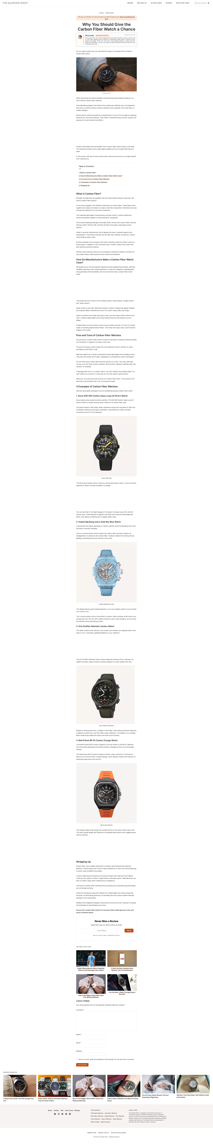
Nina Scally (89, 36)
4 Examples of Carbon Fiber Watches (93, 182)
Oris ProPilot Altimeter (106, 725)
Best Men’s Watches (97, 1116)
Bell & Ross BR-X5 (106, 825)
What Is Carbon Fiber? (88, 172)
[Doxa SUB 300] (106, 446)
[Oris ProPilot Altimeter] (105, 695)
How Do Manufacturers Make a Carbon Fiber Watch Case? (101, 176)
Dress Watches (95, 1119)
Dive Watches (120, 1116)
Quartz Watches (106, 1119)
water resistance (110, 733)
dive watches (102, 400)
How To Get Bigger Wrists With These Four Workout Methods (91, 996)
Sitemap (77, 1110)
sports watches (87, 115)
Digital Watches (109, 1116)
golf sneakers (121, 619)
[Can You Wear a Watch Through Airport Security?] (122, 975)
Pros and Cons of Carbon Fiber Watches (94, 179)
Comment (80, 1010)
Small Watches (117, 1119)
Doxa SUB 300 (106, 478)
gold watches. (123, 374)
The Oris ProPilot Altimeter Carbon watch (90, 659)
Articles (101, 13)
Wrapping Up (85, 185)
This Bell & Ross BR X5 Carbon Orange (89, 754)
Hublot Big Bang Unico (106, 604)
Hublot (78, 232)
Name (79, 1034)
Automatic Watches (111, 1113)
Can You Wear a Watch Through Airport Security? (122, 993)
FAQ (62, 1110)
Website (79, 1051)
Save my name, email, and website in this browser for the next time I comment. (106, 1059)
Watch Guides (95, 1122)
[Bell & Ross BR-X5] (106, 793)
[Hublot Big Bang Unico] (106, 572)
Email (78, 1043)
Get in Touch (69, 1110)
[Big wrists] (91, 975)
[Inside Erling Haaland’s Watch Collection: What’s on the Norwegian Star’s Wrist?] (91, 951)
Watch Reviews (105, 1122)
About (50, 1110)
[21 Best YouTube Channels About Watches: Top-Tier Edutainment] (122, 951)
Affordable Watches (97, 1113)
